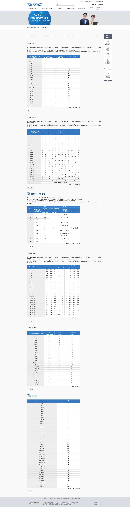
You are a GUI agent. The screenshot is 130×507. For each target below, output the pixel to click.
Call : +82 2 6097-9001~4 (84, 1)
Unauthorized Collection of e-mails (73, 498)
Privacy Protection (61, 498)
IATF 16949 (96, 36)
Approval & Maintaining (107, 44)
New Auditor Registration (107, 63)
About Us (45, 498)
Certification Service (47, 8)
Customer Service (70, 8)
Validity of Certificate (108, 50)
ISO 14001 (46, 36)
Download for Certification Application (107, 76)
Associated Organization (99, 8)
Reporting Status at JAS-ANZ (107, 69)
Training (60, 8)
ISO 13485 (84, 36)
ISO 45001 (71, 36)
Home (28, 27)
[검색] (73, 4)
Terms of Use (52, 498)
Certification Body (32, 8)
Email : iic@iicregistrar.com (97, 1)
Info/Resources (108, 57)
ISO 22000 (59, 36)
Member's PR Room (90, 8)
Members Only (81, 8)
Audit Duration (44, 27)
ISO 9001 (33, 36)
